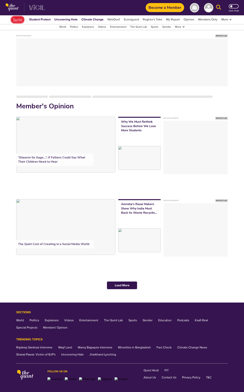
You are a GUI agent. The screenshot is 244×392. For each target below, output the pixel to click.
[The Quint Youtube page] (121, 379)
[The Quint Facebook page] (54, 379)
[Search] (218, 8)
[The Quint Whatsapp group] (87, 379)
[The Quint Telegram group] (105, 379)
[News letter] (194, 7)
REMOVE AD (221, 36)
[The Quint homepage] (12, 7)
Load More (122, 285)
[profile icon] (208, 7)
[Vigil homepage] (37, 7)
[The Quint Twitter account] (70, 379)
